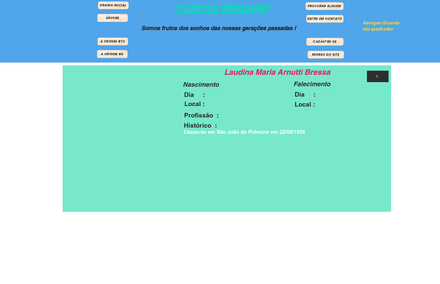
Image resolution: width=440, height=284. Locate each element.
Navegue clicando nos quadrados (381, 26)
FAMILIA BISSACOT (222, 9)
